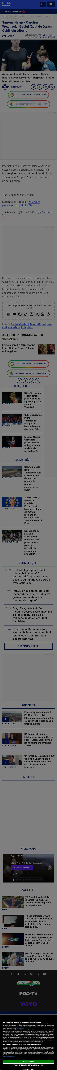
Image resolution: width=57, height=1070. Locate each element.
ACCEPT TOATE (28, 1061)
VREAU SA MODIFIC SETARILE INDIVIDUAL (28, 1065)
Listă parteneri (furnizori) (9, 1056)
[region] (28, 1042)
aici (20, 1037)
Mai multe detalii (20, 1028)
